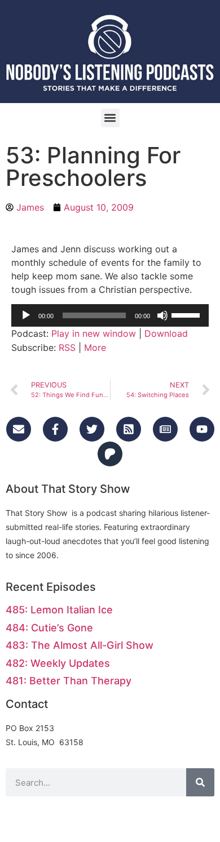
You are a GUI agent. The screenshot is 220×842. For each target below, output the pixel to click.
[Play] (26, 315)
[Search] (200, 782)
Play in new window (93, 333)
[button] (110, 118)
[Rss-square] (128, 429)
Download (166, 333)
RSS (67, 347)
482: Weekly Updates (58, 663)
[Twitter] (92, 429)
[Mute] (162, 315)
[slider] (187, 314)
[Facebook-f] (55, 429)
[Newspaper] (165, 429)
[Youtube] (202, 429)
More (95, 347)
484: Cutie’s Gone (49, 628)
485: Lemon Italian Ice (59, 610)
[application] (110, 315)
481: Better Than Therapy (68, 681)
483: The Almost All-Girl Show (79, 645)
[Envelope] (18, 429)
